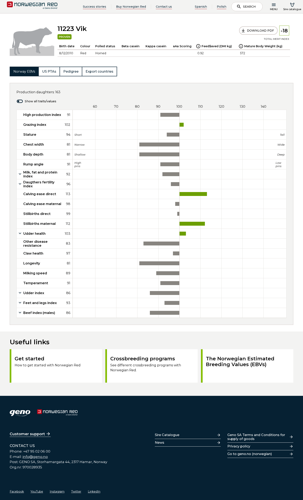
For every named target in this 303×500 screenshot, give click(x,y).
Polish (221, 6)
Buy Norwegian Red (131, 6)
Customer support (27, 434)
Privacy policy (238, 446)
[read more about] (198, 46)
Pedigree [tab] (71, 71)
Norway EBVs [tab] (24, 71)
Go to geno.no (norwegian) (249, 454)
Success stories (94, 6)
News (159, 443)
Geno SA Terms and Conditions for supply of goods (256, 437)
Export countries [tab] (99, 71)
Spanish (201, 6)
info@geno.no (35, 457)
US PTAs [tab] (49, 71)
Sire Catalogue (167, 435)
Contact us (164, 6)
